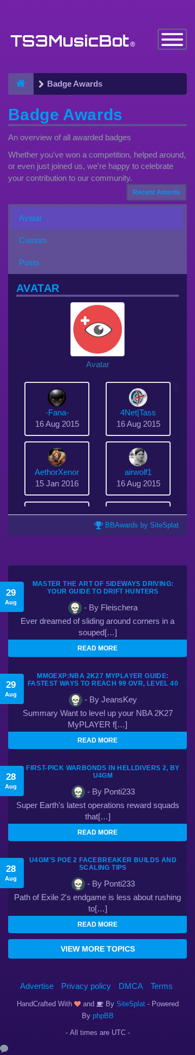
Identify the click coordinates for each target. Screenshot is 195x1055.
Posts (29, 262)
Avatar (30, 218)
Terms (162, 986)
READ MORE (97, 648)
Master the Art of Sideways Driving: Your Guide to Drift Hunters (103, 587)
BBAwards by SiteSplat (141, 525)
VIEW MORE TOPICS (98, 949)
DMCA (131, 986)
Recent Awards (156, 192)
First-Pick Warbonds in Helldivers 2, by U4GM (103, 771)
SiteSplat (129, 1004)
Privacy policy (86, 986)
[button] (97, 336)
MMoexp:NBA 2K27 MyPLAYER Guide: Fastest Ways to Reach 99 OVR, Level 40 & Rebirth (103, 683)
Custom (33, 240)
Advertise (37, 986)
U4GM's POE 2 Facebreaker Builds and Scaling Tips (103, 863)
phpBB (103, 1016)
